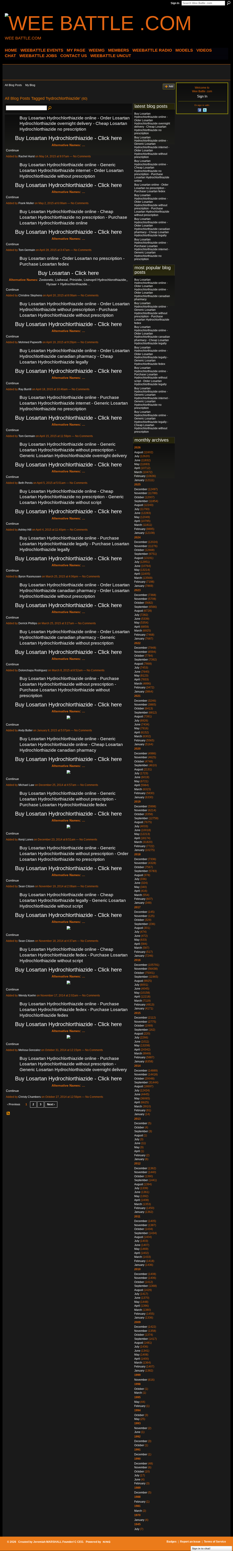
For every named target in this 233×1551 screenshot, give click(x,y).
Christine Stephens (30, 295)
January (139, 480)
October (139, 497)
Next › (51, 1104)
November (140, 493)
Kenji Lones (25, 839)
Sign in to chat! (201, 1548)
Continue (12, 150)
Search (228, 3)
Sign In (175, 3)
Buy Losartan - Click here (68, 273)
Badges (172, 1541)
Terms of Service (215, 1541)
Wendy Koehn (27, 995)
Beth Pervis (25, 483)
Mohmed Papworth (30, 342)
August (138, 452)
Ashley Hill (24, 529)
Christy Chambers (29, 1096)
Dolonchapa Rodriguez (32, 670)
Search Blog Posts (50, 108)
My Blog (30, 85)
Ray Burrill (24, 389)
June (137, 460)
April (137, 468)
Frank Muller (26, 203)
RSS (8, 1113)
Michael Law (26, 785)
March (138, 472)
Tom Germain (26, 250)
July (136, 456)
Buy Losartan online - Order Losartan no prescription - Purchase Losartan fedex (151, 188)
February (139, 476)
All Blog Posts (13, 85)
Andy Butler (25, 730)
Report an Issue (190, 1541)
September (141, 501)
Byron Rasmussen (29, 576)
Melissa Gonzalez (29, 1050)
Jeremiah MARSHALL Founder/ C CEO (58, 1541)
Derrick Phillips (27, 623)
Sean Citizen (26, 886)
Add (171, 86)
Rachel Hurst (26, 156)
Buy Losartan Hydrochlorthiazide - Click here (68, 138)
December (140, 489)
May (136, 464)
